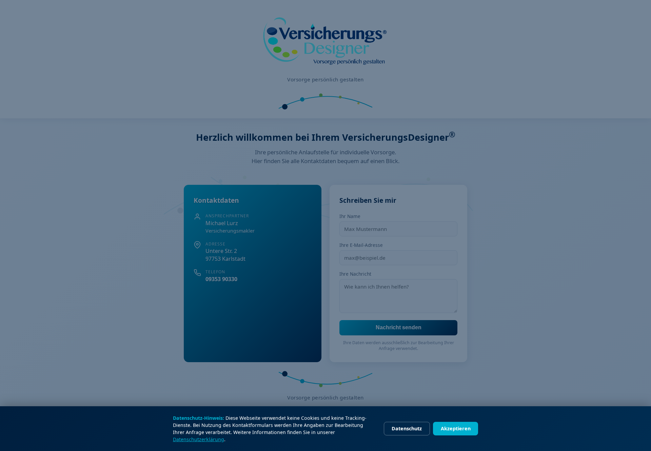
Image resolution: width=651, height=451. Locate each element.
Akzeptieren (456, 428)
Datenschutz (407, 428)
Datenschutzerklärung (198, 439)
